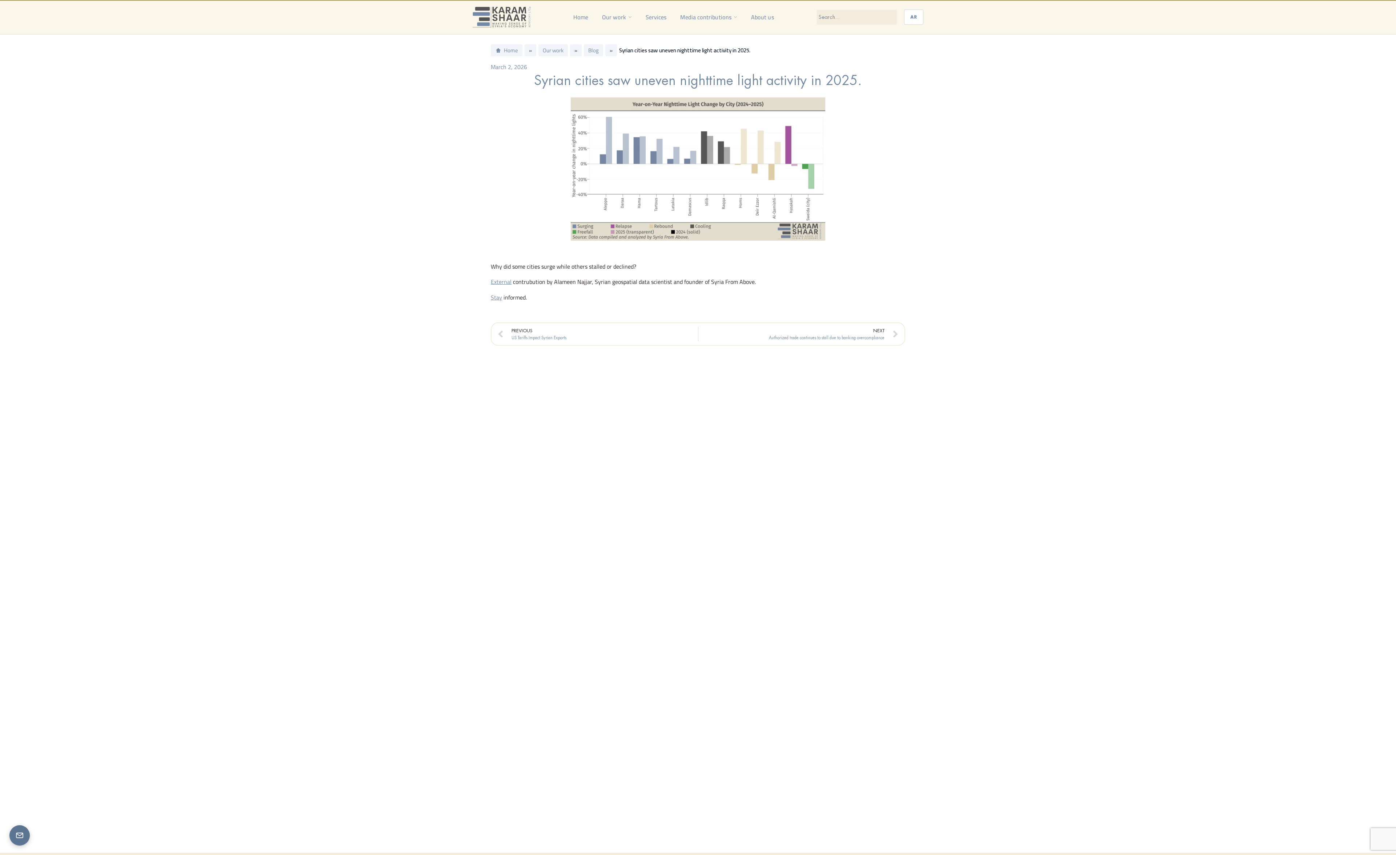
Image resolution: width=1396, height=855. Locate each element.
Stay (496, 297)
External (501, 281)
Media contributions (705, 17)
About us (762, 17)
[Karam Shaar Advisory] (501, 17)
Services (656, 17)
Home (580, 17)
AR (913, 17)
